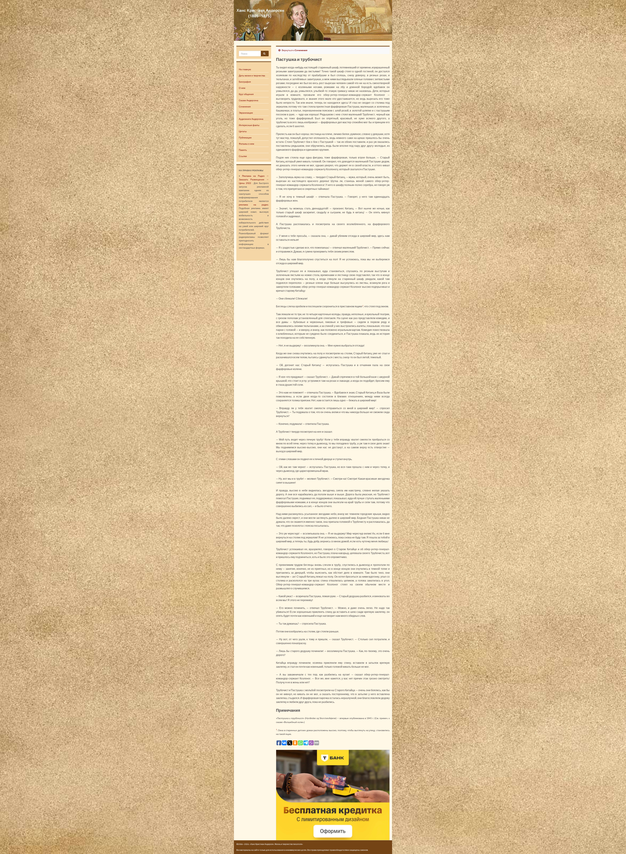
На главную (245, 69)
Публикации (245, 137)
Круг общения (246, 94)
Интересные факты (249, 125)
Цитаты (243, 131)
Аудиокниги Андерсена (251, 119)
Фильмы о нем (246, 143)
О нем (242, 87)
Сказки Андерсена (248, 100)
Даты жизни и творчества (252, 75)
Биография (245, 81)
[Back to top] (619, 847)
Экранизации (246, 112)
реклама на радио (253, 204)
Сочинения (245, 106)
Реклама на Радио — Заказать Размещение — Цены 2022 (254, 179)
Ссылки (243, 156)
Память (243, 150)
